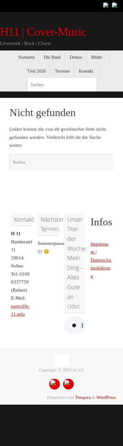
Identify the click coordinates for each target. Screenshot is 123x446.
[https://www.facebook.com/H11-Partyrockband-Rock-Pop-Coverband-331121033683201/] (106, 6)
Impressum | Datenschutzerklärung (101, 260)
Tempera (83, 397)
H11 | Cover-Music (43, 31)
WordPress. (107, 397)
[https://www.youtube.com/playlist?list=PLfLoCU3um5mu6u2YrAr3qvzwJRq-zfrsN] (115, 6)
